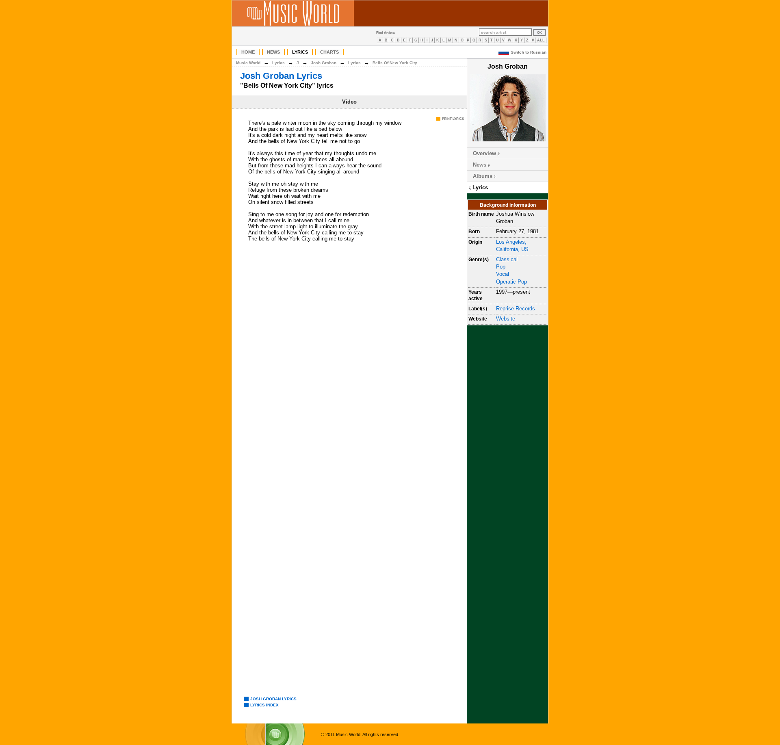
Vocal (502, 274)
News (273, 52)
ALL (541, 40)
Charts (329, 52)
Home (248, 52)
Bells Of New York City (395, 63)
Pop (500, 267)
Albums (482, 176)
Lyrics (300, 52)
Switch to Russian (528, 52)
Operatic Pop (511, 282)
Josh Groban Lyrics (281, 76)
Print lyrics (453, 119)
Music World (248, 63)
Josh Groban (323, 63)
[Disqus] (349, 362)
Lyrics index (264, 705)
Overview (484, 153)
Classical (507, 259)
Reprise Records (515, 308)
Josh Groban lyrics (273, 699)
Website (505, 319)
